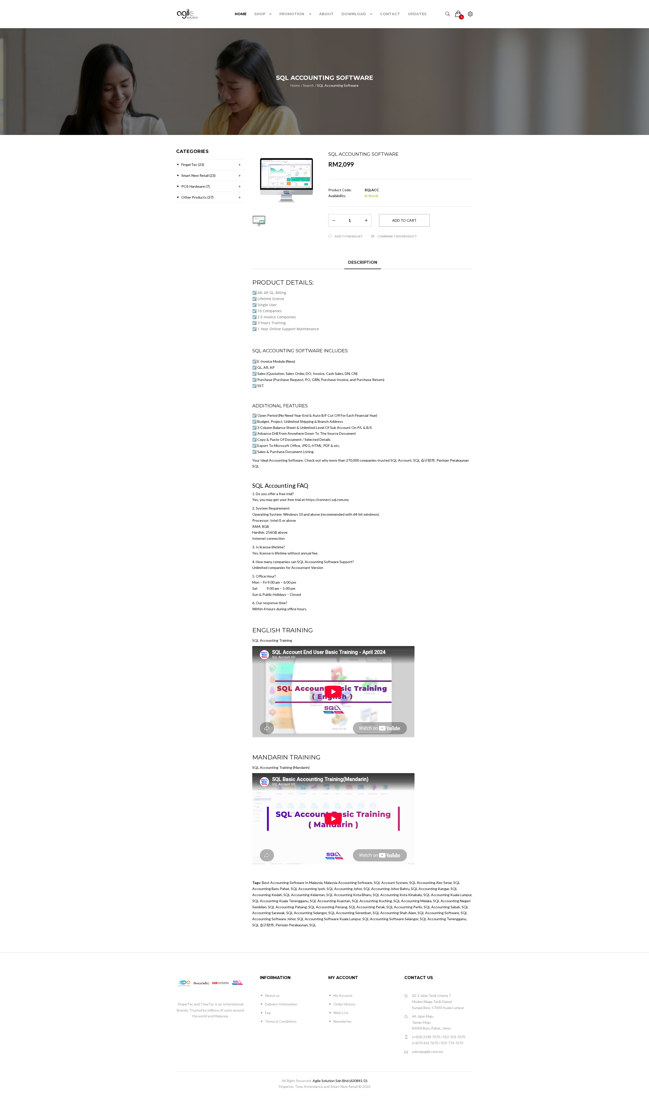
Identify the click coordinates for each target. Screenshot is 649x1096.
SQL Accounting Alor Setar (430, 882)
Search (308, 85)
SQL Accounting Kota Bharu (348, 895)
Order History (344, 1004)
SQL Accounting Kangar (430, 888)
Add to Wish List (349, 236)
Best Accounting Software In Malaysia (292, 882)
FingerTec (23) (192, 164)
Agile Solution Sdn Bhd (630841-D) (340, 1080)
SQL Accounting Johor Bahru (386, 888)
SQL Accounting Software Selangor (390, 919)
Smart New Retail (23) (198, 175)
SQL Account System (391, 882)
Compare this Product (397, 236)
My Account (343, 995)
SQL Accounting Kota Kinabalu (397, 895)
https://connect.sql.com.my (327, 499)
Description (362, 262)
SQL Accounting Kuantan (330, 901)
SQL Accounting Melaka (412, 901)
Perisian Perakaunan (292, 925)
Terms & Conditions (281, 1021)
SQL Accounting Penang (327, 907)
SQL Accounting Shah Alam (394, 913)
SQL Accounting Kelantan (304, 895)
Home (295, 85)
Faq (268, 1013)
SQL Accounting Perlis (404, 907)
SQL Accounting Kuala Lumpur (447, 895)
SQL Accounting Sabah (442, 907)
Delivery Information (281, 1004)
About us (272, 995)
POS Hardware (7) (195, 186)
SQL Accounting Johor (344, 888)
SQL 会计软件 (263, 925)
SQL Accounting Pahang (287, 907)
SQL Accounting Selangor (306, 913)
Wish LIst (341, 1013)
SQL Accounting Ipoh (308, 888)
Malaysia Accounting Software (348, 882)
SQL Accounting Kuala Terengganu (280, 901)
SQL (312, 925)
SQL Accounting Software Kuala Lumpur (329, 919)
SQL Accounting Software (337, 85)
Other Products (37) (197, 197)
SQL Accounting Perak (367, 907)
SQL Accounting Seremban (349, 913)
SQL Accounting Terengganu (443, 919)
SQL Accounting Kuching (372, 901)
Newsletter (342, 1021)
